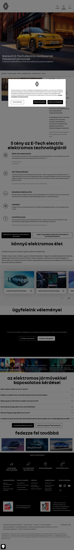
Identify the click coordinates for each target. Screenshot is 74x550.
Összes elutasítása (39, 102)
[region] (37, 93)
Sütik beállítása (17, 102)
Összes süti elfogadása (55, 102)
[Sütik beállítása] (3, 546)
